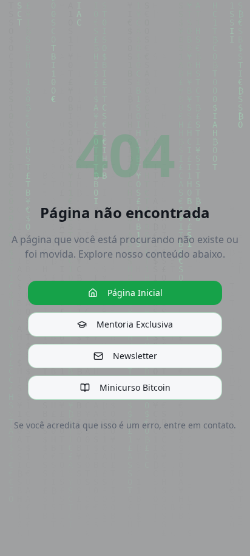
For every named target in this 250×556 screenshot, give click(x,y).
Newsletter (135, 356)
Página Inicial (135, 292)
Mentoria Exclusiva (134, 324)
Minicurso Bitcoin (135, 387)
